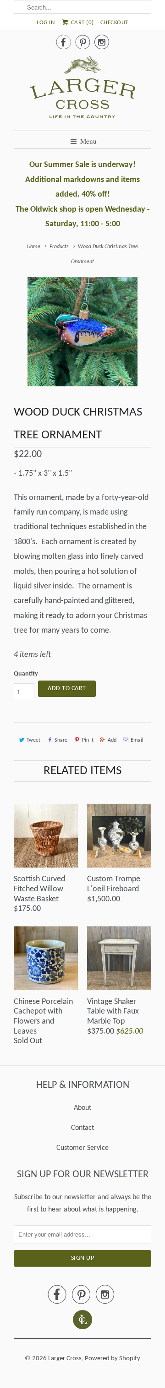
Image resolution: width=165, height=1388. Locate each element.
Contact (82, 1128)
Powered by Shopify (112, 1358)
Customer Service (82, 1148)
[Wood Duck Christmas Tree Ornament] (83, 331)
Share (61, 740)
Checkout (114, 23)
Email (137, 740)
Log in (46, 23)
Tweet (33, 740)
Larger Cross (65, 1358)
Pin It (87, 740)
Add (112, 740)
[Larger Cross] (82, 89)
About (82, 1108)
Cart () (81, 23)
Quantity (26, 674)
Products (59, 247)
